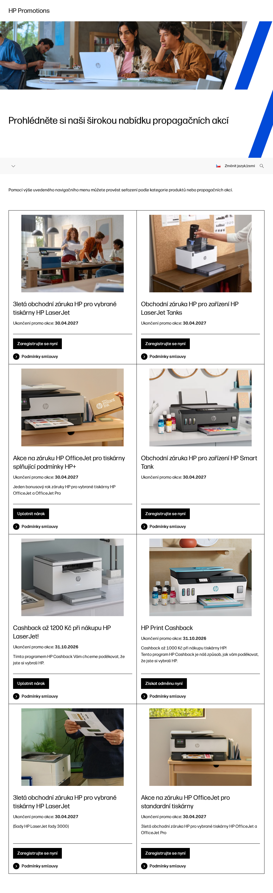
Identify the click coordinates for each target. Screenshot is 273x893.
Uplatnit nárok (31, 513)
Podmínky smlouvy (40, 356)
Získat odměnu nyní (164, 683)
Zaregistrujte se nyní (37, 343)
